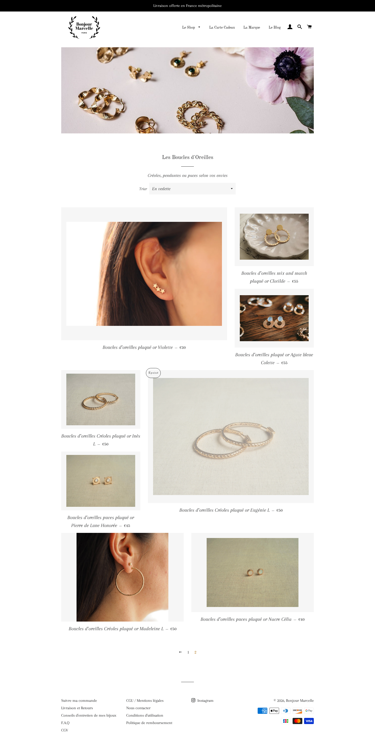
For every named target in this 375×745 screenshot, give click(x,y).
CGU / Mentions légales (145, 700)
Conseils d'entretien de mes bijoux (88, 715)
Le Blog (275, 27)
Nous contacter (138, 708)
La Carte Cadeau (222, 27)
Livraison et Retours (77, 708)
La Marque (251, 27)
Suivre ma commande (79, 700)
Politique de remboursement (149, 722)
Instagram (205, 700)
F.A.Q (65, 722)
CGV (64, 730)
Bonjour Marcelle (300, 700)
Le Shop (189, 27)
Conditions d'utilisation (144, 715)
